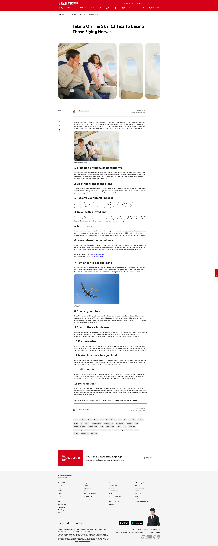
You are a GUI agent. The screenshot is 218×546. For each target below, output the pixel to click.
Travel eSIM (112, 499)
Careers (85, 490)
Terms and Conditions (63, 535)
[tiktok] (68, 523)
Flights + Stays (84, 8)
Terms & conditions (147, 529)
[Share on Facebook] (59, 113)
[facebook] (59, 523)
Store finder (138, 493)
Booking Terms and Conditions (82, 541)
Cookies (137, 499)
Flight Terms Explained (97, 254)
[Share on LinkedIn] (59, 130)
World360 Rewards (114, 501)
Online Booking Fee (86, 538)
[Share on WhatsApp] (59, 121)
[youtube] (77, 523)
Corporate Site (87, 488)
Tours (102, 8)
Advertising (86, 499)
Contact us (138, 490)
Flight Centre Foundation (90, 493)
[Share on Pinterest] (59, 117)
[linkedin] (72, 523)
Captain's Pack (113, 485)
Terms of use (156, 529)
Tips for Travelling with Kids (94, 256)
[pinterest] (81, 523)
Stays (94, 8)
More (130, 8)
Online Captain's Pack (115, 496)
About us (85, 485)
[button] (216, 273)
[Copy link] (59, 125)
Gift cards (111, 488)
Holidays (71, 8)
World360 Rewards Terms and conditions (127, 532)
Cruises (110, 8)
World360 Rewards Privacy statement (150, 532)
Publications (61, 507)
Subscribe (111, 504)
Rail (59, 501)
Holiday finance (113, 490)
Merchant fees (94, 539)
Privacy (137, 496)
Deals (118, 8)
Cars (125, 8)
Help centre (138, 485)
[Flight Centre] (65, 476)
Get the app (129, 3)
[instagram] (64, 523)
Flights (63, 8)
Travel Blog (61, 510)
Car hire (60, 493)
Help (146, 3)
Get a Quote (139, 3)
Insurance (111, 493)
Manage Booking (139, 488)
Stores (145, 8)
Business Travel (62, 504)
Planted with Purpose (89, 496)
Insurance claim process (141, 501)
